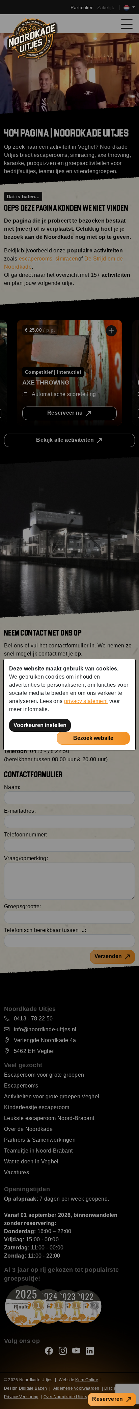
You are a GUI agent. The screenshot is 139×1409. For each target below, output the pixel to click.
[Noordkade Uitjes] (32, 38)
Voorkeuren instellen (39, 725)
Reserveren (107, 1399)
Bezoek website (93, 738)
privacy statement (86, 701)
